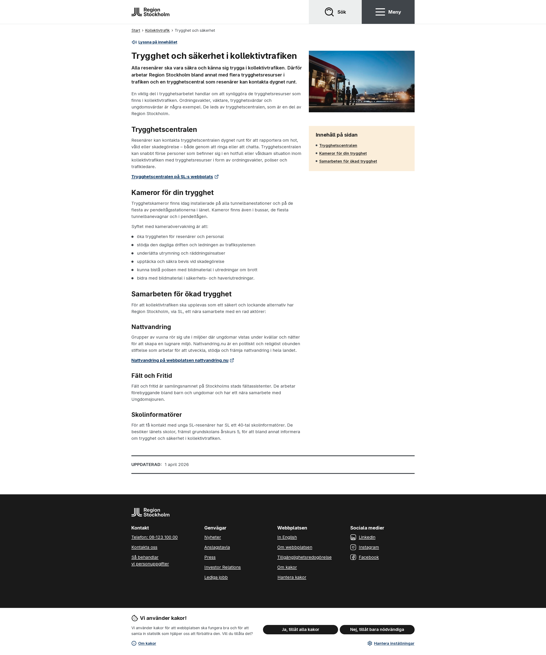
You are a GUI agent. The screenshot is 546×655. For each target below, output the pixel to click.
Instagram (369, 547)
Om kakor (147, 643)
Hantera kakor (291, 577)
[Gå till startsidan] (150, 12)
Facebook (369, 557)
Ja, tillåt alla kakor (300, 629)
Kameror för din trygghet (343, 153)
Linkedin (367, 537)
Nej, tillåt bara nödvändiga (377, 629)
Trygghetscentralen (338, 145)
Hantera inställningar (394, 643)
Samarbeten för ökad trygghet (348, 161)
